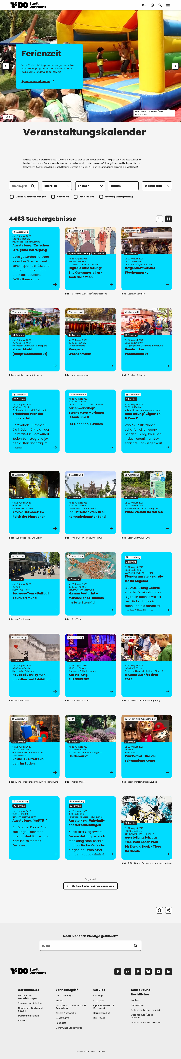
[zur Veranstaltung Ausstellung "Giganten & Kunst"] (146, 421)
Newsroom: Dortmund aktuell (30, 1009)
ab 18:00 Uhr (86, 196)
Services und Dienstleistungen (27, 997)
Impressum (137, 1005)
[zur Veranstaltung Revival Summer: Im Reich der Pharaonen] (34, 502)
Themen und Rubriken (30, 1003)
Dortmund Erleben (28, 1015)
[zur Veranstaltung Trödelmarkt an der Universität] (34, 421)
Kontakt (135, 1000)
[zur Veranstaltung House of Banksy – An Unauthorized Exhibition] (34, 665)
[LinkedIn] (168, 971)
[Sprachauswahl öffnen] (144, 5)
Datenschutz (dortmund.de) (146, 1010)
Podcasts (61, 1023)
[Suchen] (32, 185)
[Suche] (135, 945)
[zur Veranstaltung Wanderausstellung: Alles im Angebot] (146, 584)
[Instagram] (127, 971)
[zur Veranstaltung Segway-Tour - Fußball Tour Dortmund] (34, 584)
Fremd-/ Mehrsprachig (119, 196)
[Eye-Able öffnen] (152, 5)
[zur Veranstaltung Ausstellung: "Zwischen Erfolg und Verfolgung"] (34, 258)
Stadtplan (98, 1000)
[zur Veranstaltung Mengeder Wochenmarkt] (90, 339)
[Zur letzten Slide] (5, 66)
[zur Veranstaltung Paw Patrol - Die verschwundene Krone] (146, 746)
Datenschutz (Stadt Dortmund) (142, 1016)
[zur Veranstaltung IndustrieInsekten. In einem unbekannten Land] (90, 502)
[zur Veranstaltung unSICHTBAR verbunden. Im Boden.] (34, 746)
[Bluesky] (148, 971)
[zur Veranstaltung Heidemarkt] (90, 746)
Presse (59, 1000)
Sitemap (98, 995)
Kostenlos (63, 196)
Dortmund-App (64, 995)
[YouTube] (158, 971)
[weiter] (175, 66)
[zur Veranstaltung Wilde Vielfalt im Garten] (146, 502)
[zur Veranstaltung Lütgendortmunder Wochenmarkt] (146, 258)
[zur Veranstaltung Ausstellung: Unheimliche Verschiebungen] (90, 828)
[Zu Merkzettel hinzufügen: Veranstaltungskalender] (159, 910)
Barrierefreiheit (101, 1013)
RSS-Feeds (99, 1018)
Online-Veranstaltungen (31, 196)
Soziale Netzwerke (66, 1013)
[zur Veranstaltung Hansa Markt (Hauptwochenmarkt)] (34, 339)
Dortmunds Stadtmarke (69, 1027)
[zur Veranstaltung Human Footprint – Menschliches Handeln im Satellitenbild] (90, 584)
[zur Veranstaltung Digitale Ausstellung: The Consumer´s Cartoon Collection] (90, 258)
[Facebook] (117, 971)
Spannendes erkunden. (35, 81)
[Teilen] (168, 910)
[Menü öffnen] (168, 5)
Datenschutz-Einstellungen (146, 1022)
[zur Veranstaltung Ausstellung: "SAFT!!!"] (34, 828)
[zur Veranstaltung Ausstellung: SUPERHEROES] (90, 665)
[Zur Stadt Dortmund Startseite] (28, 5)
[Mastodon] (138, 971)
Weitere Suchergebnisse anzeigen (93, 886)
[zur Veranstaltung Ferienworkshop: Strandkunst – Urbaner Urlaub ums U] (90, 421)
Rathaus (22, 1020)
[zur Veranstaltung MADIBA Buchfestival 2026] (146, 665)
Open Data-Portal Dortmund (103, 1007)
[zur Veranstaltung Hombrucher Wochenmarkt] (146, 339)
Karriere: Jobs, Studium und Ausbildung (71, 1007)
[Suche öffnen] (160, 5)
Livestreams (62, 1018)
